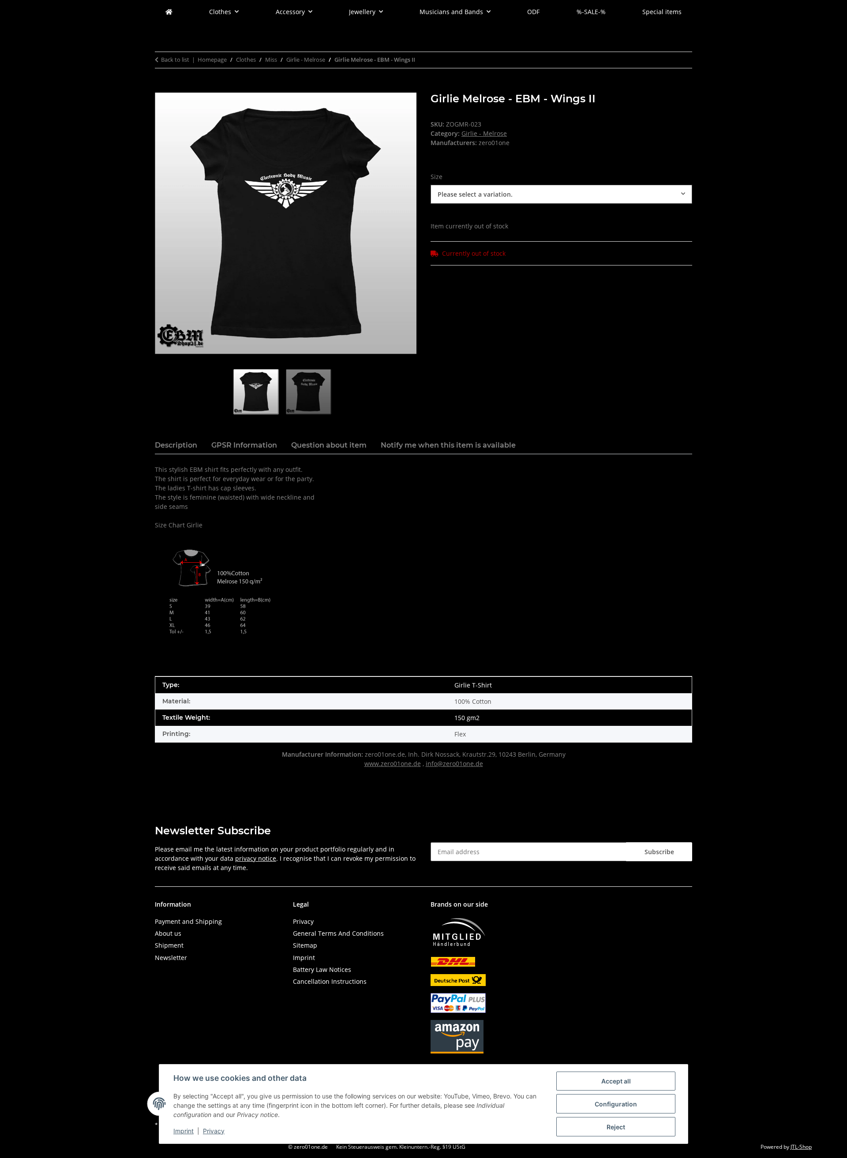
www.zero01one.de (392, 763)
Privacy (214, 1131)
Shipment (169, 945)
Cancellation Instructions (330, 981)
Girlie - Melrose (484, 133)
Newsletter (171, 957)
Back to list (175, 60)
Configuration (616, 1104)
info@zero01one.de (454, 763)
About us (168, 933)
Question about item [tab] (329, 445)
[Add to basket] (162, 88)
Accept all (616, 1081)
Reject (616, 1127)
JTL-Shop (801, 1147)
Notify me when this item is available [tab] (448, 445)
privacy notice (255, 858)
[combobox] (561, 194)
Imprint (183, 1131)
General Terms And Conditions (338, 933)
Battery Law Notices (322, 969)
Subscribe (659, 852)
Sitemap (305, 945)
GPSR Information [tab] (244, 445)
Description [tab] (176, 445)
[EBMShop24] (169, 11)
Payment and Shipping (188, 921)
